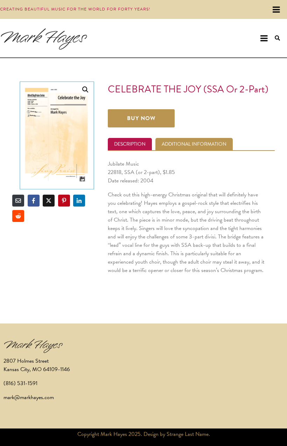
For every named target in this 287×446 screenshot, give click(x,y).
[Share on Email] (18, 201)
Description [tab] (130, 144)
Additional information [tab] (194, 144)
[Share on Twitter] (49, 201)
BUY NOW (141, 118)
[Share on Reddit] (18, 216)
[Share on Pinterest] (64, 201)
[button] (85, 89)
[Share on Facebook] (34, 201)
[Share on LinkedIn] (79, 201)
